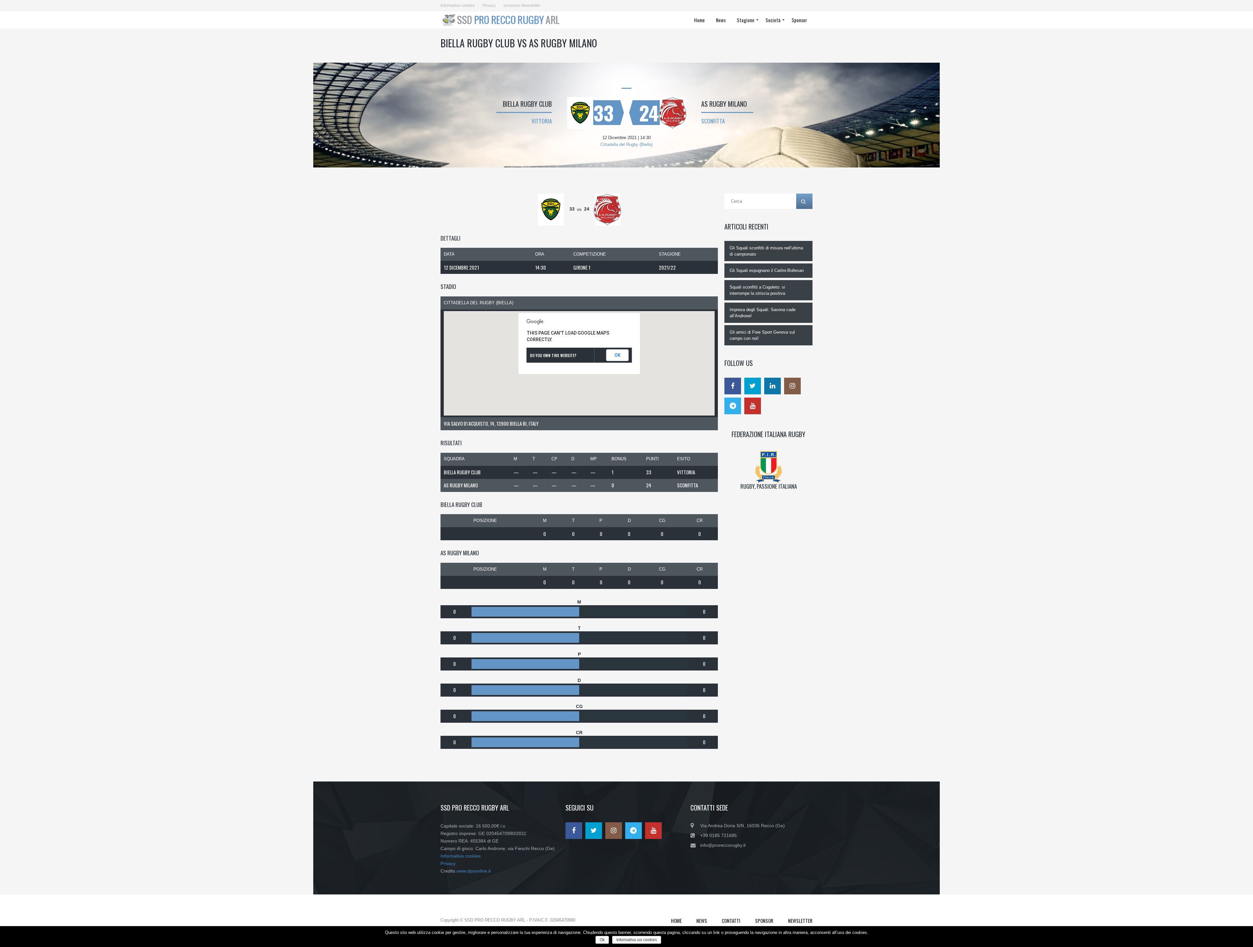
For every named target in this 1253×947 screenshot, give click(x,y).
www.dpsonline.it (473, 871)
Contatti (731, 920)
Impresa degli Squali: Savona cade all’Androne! (763, 312)
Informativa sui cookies (636, 940)
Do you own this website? (553, 355)
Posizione (485, 520)
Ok (602, 940)
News (701, 920)
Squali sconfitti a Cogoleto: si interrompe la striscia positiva (757, 290)
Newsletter (800, 920)
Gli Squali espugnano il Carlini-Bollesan (767, 270)
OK (617, 355)
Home (676, 920)
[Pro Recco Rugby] (503, 19)
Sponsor (764, 920)
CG (662, 520)
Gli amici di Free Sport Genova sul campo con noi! (762, 335)
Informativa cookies (458, 5)
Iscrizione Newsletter (521, 5)
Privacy (489, 5)
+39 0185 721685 (718, 835)
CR (700, 520)
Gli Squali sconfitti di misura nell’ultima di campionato (766, 251)
